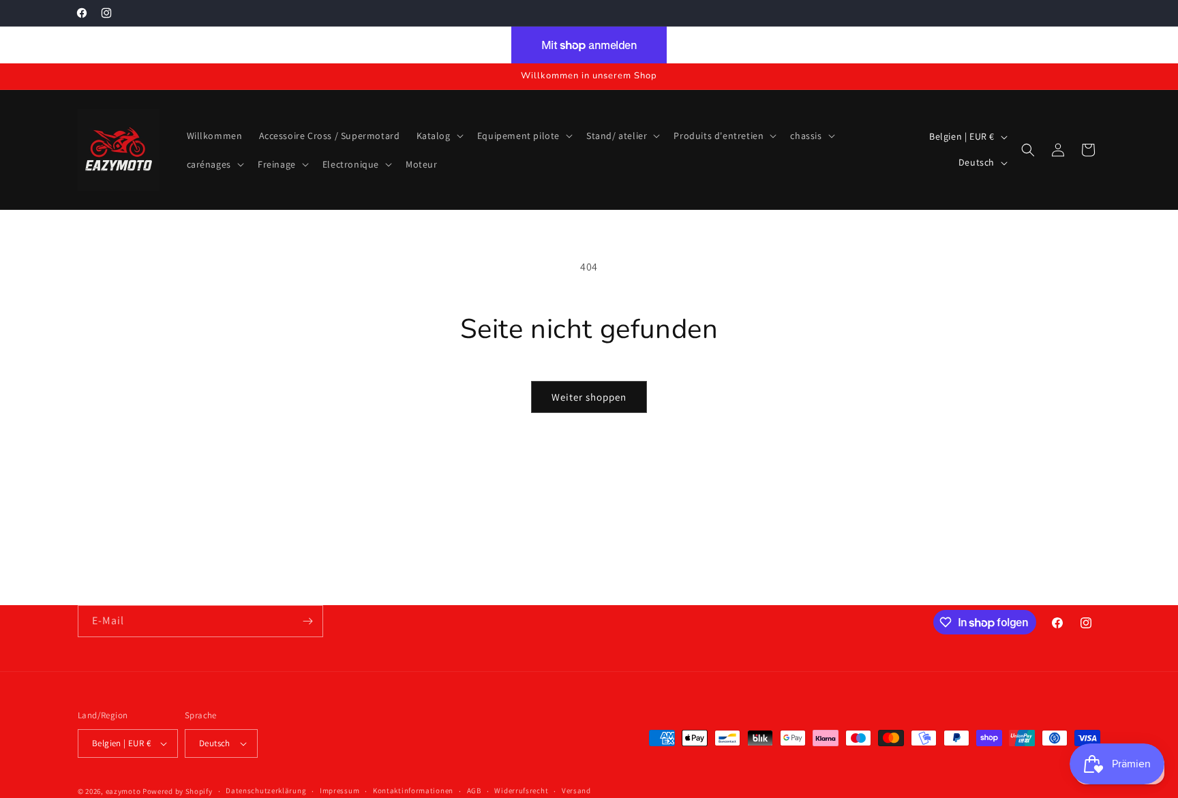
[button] (438, 135)
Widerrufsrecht (521, 790)
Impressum (339, 790)
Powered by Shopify (177, 791)
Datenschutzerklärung (266, 790)
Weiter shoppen (589, 396)
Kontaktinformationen (413, 790)
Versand (576, 790)
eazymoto (123, 791)
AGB (474, 790)
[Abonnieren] (307, 621)
